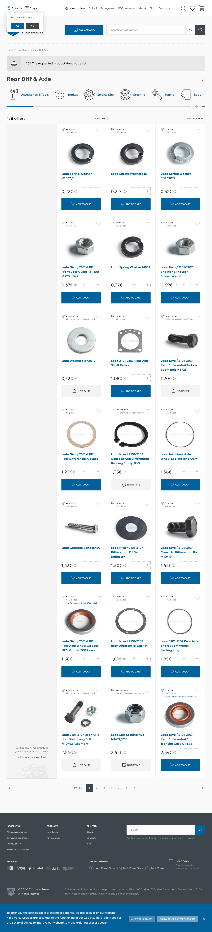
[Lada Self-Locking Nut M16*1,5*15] (130, 715)
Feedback (182, 861)
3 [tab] (72, 106)
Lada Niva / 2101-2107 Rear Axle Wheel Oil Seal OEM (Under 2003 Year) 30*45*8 (79, 646)
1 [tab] (20, 106)
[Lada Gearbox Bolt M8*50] (81, 528)
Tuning (170, 94)
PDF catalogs (126, 8)
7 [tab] (178, 106)
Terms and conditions (17, 838)
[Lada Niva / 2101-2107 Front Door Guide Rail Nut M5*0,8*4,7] (81, 247)
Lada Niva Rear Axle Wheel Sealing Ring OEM (179, 456)
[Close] (198, 63)
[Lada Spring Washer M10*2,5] (81, 154)
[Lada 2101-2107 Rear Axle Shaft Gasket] (130, 341)
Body (197, 94)
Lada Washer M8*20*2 (78, 361)
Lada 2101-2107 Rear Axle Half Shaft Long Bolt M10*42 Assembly (80, 739)
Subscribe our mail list (31, 757)
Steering (139, 94)
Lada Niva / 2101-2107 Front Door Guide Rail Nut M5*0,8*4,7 (80, 271)
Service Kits (105, 94)
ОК (200, 829)
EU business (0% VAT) (18, 849)
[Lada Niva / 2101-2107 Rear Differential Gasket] (81, 434)
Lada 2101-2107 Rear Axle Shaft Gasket (130, 363)
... (119, 787)
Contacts (164, 8)
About (142, 8)
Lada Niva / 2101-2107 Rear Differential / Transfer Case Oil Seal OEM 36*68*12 (177, 740)
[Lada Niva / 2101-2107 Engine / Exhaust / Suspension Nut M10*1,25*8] (180, 247)
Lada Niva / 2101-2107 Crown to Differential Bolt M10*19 (180, 552)
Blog (152, 8)
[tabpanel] (27, 95)
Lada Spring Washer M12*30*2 (176, 176)
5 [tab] (125, 106)
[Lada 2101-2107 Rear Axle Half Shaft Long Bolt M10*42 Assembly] (81, 715)
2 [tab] (46, 106)
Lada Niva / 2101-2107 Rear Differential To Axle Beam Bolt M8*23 (179, 365)
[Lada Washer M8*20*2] (81, 341)
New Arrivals (53, 832)
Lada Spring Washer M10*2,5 (76, 176)
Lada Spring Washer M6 (129, 174)
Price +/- (200, 118)
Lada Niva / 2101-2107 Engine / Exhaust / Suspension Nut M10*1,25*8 (177, 272)
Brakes (73, 94)
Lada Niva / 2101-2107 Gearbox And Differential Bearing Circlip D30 (130, 458)
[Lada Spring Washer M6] (130, 154)
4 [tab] (99, 106)
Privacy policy (14, 843)
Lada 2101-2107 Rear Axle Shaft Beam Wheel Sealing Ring (179, 645)
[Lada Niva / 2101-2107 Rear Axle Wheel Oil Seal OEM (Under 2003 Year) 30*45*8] (81, 621)
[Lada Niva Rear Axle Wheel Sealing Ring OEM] (180, 434)
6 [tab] (151, 106)
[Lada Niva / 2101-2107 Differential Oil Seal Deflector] (130, 528)
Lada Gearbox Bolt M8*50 (80, 548)
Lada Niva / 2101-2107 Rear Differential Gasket (79, 456)
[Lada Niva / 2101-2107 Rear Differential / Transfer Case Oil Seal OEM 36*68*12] (180, 715)
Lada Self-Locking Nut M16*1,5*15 (127, 737)
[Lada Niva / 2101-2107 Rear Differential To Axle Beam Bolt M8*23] (180, 341)
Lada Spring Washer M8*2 (130, 267)
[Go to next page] (201, 788)
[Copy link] (202, 79)
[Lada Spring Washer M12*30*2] (180, 154)
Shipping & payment (102, 8)
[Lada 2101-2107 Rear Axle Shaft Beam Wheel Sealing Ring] (180, 621)
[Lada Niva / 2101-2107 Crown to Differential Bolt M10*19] (180, 528)
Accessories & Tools (35, 94)
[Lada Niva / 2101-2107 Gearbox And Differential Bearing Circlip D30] (130, 434)
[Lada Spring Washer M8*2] (130, 247)
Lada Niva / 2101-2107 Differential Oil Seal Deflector (127, 552)
